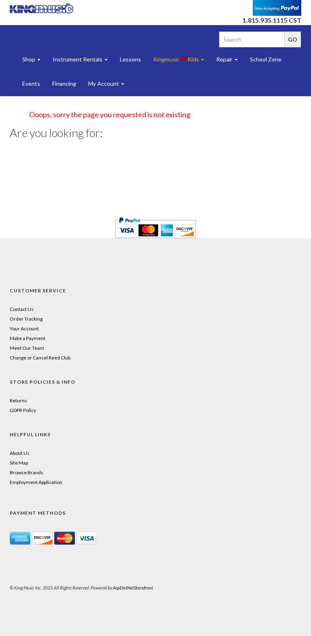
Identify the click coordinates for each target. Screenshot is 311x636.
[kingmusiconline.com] (42, 8)
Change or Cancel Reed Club (40, 358)
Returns (18, 400)
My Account (104, 83)
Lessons (130, 59)
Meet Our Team (27, 348)
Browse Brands (26, 472)
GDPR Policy (23, 410)
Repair (225, 59)
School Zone (265, 59)
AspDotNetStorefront (133, 587)
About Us (20, 453)
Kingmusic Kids (176, 59)
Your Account (24, 328)
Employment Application (36, 482)
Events (31, 83)
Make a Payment (27, 338)
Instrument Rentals (78, 59)
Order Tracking (26, 319)
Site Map (19, 463)
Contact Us (22, 309)
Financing (64, 83)
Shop (29, 59)
